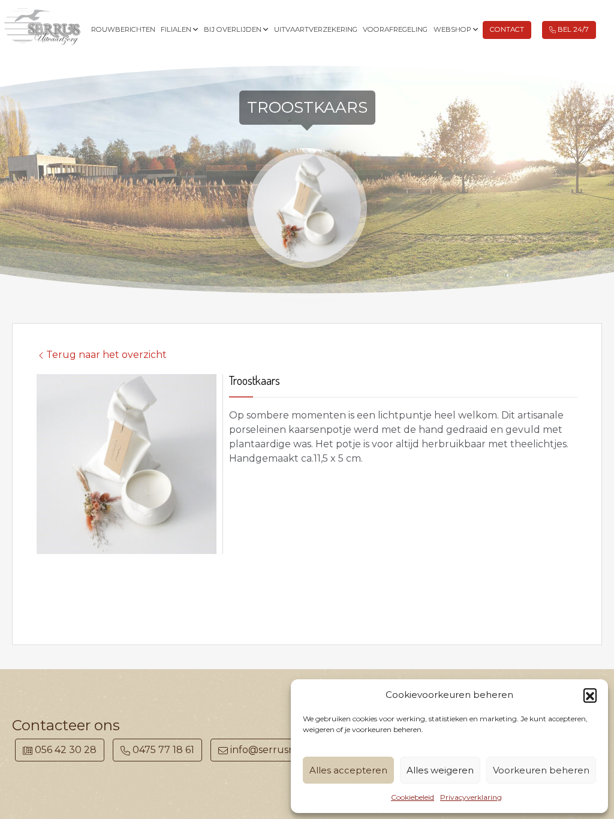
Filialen (176, 29)
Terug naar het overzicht (106, 354)
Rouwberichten (123, 29)
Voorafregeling (395, 29)
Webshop (452, 29)
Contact (507, 29)
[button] (590, 695)
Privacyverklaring (471, 797)
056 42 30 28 (64, 749)
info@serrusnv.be (272, 749)
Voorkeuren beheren (541, 770)
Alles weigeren (440, 770)
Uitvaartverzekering (315, 29)
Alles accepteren (348, 770)
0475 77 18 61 (162, 749)
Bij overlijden (232, 29)
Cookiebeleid (412, 797)
